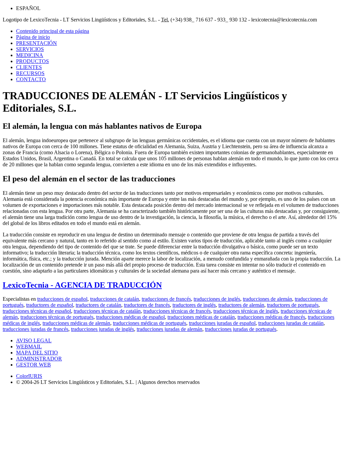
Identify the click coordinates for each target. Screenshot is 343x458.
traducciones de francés (166, 299)
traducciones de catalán (114, 299)
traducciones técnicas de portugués (56, 317)
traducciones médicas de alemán (76, 323)
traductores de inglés (194, 305)
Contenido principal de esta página (52, 31)
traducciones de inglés (217, 299)
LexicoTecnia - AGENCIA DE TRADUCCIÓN (82, 285)
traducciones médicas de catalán (201, 317)
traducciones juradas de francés (35, 329)
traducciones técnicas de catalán (107, 311)
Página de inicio (33, 37)
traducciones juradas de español (222, 323)
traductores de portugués (293, 305)
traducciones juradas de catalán (291, 323)
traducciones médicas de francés (271, 317)
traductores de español (49, 305)
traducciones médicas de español (130, 317)
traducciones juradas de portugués (240, 329)
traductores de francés (147, 305)
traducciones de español (62, 299)
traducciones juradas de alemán (169, 329)
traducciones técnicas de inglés (245, 311)
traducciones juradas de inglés (102, 329)
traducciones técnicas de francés (177, 311)
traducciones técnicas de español (37, 311)
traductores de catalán (98, 305)
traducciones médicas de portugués (149, 323)
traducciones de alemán (267, 299)
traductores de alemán (241, 305)
